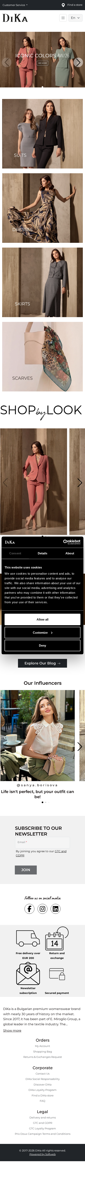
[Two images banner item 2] (42, 208)
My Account (42, 1046)
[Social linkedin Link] (55, 909)
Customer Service (14, 5)
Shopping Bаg (42, 1051)
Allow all (42, 619)
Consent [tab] (15, 553)
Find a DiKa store (43, 1095)
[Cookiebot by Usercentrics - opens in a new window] (63, 542)
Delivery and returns (42, 1117)
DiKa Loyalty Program (42, 1089)
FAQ (42, 1100)
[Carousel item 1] (42, 59)
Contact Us (42, 1073)
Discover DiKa (43, 1084)
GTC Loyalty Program (42, 1128)
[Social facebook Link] (29, 909)
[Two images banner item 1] (42, 133)
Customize (40, 632)
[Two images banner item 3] (42, 282)
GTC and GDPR (42, 1122)
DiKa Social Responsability (43, 1079)
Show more (12, 1030)
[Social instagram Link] (42, 909)
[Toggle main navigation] (63, 18)
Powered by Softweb (42, 1154)
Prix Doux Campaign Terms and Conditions (42, 1133)
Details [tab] (42, 553)
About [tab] (69, 553)
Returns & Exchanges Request (42, 1056)
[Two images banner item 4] (42, 356)
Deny (42, 645)
